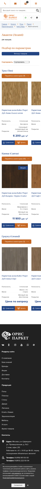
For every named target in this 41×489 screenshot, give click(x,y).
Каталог (13, 24)
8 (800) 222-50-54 (17, 460)
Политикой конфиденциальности (13, 478)
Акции (4, 370)
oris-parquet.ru (16, 473)
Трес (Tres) (7, 70)
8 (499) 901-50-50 (17, 458)
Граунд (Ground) (11, 236)
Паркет (29, 24)
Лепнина (5, 408)
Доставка (5, 374)
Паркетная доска (7, 26)
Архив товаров (8, 429)
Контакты (5, 379)
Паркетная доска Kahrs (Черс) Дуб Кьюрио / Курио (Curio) (15, 194)
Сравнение (9, 143)
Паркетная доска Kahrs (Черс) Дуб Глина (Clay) (15, 277)
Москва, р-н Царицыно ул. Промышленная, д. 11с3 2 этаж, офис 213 (18, 444)
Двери (4, 404)
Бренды (5, 366)
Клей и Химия (7, 412)
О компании (7, 358)
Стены (4, 400)
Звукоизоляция (8, 416)
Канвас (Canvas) (10, 153)
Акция (23, 168)
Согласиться (18, 485)
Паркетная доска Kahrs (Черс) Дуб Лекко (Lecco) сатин (15, 111)
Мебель (5, 420)
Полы (21, 24)
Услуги (4, 424)
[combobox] (20, 10)
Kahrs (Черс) (20, 26)
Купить (23, 143)
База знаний (7, 362)
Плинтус (5, 396)
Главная (4, 24)
